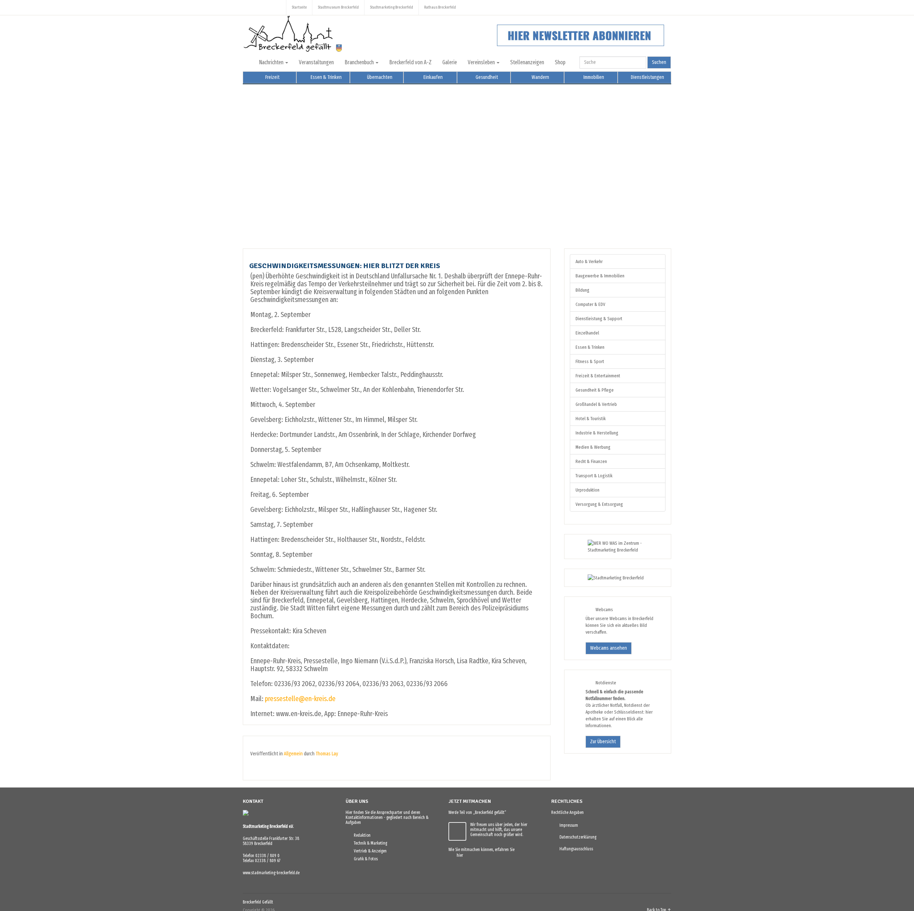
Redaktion (361, 835)
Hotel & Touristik (591, 418)
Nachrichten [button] (272, 62)
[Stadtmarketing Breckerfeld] (607, 577)
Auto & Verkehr (589, 261)
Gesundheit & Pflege (595, 390)
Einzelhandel (587, 333)
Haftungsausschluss (574, 848)
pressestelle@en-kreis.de (300, 698)
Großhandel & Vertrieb (596, 404)
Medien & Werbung (593, 447)
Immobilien (593, 77)
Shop (560, 62)
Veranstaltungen (316, 62)
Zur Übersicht (603, 742)
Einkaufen (432, 77)
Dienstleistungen (647, 77)
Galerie (449, 62)
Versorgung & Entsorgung (599, 504)
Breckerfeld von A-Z (410, 62)
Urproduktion (587, 490)
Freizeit (272, 77)
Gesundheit (486, 77)
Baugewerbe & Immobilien (600, 275)
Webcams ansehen (608, 648)
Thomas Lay (327, 754)
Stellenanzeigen (527, 62)
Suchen (659, 62)
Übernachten (379, 77)
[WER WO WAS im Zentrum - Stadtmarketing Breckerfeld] (618, 550)
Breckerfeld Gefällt (258, 902)
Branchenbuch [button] (360, 62)
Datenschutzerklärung (576, 837)
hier (458, 855)
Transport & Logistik (594, 475)
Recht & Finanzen (591, 461)
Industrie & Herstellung (597, 433)
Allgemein (293, 754)
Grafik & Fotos (364, 858)
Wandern (540, 77)
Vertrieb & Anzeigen (369, 851)
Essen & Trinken (326, 77)
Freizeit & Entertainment (598, 375)
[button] (254, 161)
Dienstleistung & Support (599, 318)
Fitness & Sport (590, 361)
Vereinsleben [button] (482, 62)
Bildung (582, 290)
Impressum (567, 825)
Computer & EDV (590, 304)
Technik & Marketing (369, 843)
